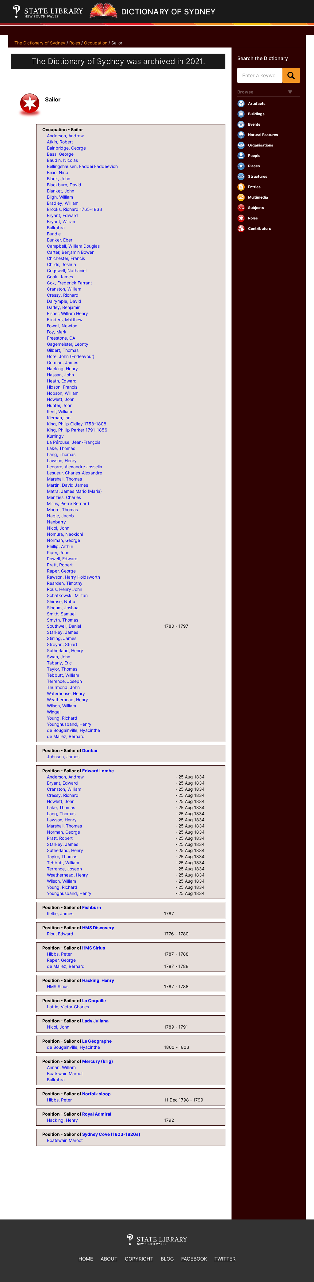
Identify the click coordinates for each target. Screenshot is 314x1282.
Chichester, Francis (66, 258)
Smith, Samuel (61, 613)
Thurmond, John (63, 687)
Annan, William (61, 1067)
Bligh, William (60, 197)
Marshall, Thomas (64, 478)
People (254, 155)
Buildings (256, 114)
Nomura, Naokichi (65, 534)
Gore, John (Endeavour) (70, 356)
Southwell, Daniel (64, 626)
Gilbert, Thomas (62, 350)
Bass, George (60, 154)
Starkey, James (62, 632)
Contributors (259, 228)
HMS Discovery (98, 927)
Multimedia (258, 197)
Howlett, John (61, 399)
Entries (254, 187)
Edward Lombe (98, 770)
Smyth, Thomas (62, 619)
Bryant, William (61, 221)
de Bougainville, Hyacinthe (73, 730)
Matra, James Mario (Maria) (74, 491)
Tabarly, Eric (59, 662)
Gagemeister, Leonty (67, 344)
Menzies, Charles (64, 497)
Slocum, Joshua (62, 607)
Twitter (225, 1259)
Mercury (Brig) (97, 1061)
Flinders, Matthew (64, 319)
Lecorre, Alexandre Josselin (74, 466)
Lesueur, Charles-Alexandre (74, 472)
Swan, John (58, 656)
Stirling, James (61, 638)
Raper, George (61, 570)
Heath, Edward (62, 380)
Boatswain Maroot (65, 1073)
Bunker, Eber (59, 239)
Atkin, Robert (60, 141)
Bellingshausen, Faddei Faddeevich (82, 166)
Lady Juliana (95, 1020)
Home (85, 1259)
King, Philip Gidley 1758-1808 (76, 423)
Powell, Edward (62, 558)
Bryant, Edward (62, 215)
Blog (167, 1259)
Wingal (53, 711)
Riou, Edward (60, 933)
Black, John (58, 178)
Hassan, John (60, 374)
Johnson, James (63, 756)
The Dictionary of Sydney (39, 42)
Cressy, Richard (62, 295)
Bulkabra (56, 227)
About (109, 1259)
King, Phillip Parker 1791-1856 (77, 429)
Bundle (54, 233)
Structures (257, 176)
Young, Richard (62, 718)
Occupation (95, 42)
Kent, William (59, 411)
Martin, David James (67, 485)
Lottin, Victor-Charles (68, 1006)
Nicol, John (58, 528)
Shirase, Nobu (61, 601)
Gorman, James (62, 362)
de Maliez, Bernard (66, 736)
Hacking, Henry (62, 368)
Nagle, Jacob (60, 515)
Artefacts (257, 103)
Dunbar (90, 750)
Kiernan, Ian (59, 417)
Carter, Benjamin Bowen (70, 252)
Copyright (139, 1259)
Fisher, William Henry (67, 313)
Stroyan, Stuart (62, 644)
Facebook (194, 1259)
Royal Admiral (96, 1114)
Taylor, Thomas (62, 668)
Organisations (260, 145)
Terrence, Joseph (64, 681)
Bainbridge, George (66, 147)
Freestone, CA (61, 337)
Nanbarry (56, 521)
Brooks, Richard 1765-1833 (74, 209)
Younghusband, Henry (69, 724)
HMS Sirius (93, 947)
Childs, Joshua (61, 264)
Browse (245, 91)
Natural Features (263, 134)
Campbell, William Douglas (73, 246)
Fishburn (91, 907)
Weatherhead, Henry (67, 699)
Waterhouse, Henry (66, 693)
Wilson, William (61, 705)
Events (254, 124)
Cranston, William (64, 288)
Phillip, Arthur (60, 546)
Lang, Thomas (61, 454)
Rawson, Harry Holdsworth (73, 577)
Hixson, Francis (62, 387)
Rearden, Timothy (64, 583)
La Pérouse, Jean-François (73, 442)
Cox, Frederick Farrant (69, 282)
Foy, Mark (57, 331)
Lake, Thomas (61, 448)
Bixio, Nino (57, 172)
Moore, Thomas (62, 509)
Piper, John (58, 552)
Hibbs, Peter (59, 954)
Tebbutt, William (63, 675)
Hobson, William (62, 393)
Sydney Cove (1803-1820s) (111, 1134)
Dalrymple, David (64, 301)
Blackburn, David (64, 184)
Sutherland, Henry (65, 650)
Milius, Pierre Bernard (68, 503)
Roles (74, 42)
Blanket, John (60, 190)
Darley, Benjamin (63, 307)
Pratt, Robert (60, 564)
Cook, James (60, 276)
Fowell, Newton (62, 325)
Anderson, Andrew (65, 135)
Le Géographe (97, 1041)
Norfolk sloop (96, 1093)
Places (254, 166)
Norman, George (63, 540)
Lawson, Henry (62, 460)
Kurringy (55, 436)
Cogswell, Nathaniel (66, 270)
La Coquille (94, 1000)
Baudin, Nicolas (62, 160)
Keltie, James (60, 913)
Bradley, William (62, 203)
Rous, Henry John (64, 589)
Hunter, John (59, 405)
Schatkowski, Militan (67, 595)
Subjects (256, 207)
